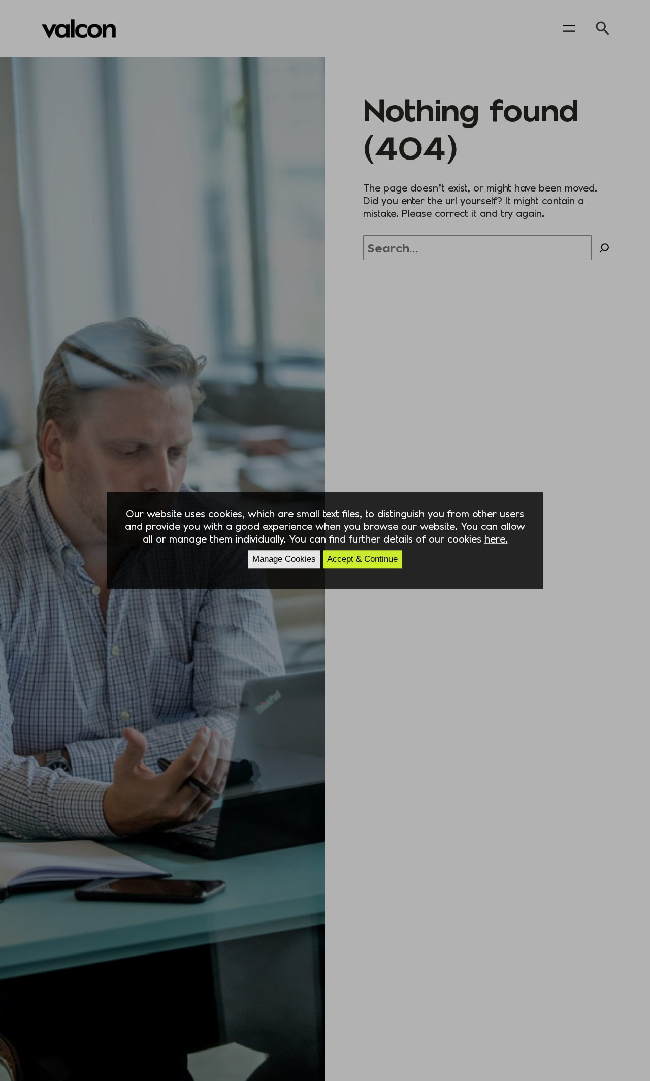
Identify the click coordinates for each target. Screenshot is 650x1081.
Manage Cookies (284, 559)
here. (496, 539)
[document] (325, 540)
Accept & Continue (362, 559)
